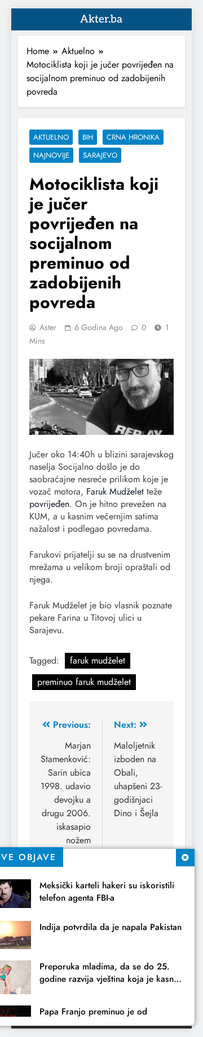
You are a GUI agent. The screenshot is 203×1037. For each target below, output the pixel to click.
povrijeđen (49, 503)
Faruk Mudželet (115, 491)
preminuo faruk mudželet (84, 681)
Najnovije (51, 155)
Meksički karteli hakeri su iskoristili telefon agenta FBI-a (106, 891)
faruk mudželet (97, 660)
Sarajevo (100, 155)
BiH (87, 137)
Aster (47, 327)
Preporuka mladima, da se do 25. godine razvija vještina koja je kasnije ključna (111, 979)
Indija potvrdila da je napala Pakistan (110, 927)
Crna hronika (133, 137)
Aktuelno (51, 137)
